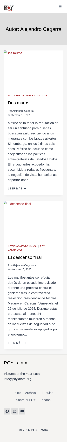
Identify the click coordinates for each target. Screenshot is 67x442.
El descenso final (25, 257)
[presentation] (33, 70)
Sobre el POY (26, 400)
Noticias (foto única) (23, 246)
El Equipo (46, 393)
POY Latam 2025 (36, 95)
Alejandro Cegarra (23, 111)
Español (45, 400)
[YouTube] (22, 411)
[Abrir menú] (60, 6)
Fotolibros (16, 95)
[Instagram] (14, 411)
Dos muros (18, 102)
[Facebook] (7, 411)
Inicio (17, 393)
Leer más (17, 188)
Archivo (30, 393)
